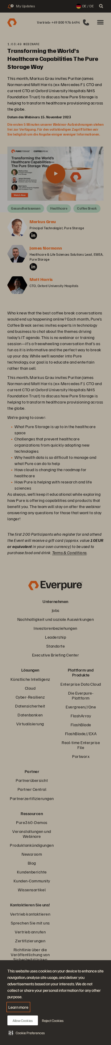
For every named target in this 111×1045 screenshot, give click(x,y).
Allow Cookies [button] (23, 1020)
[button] (26, 1033)
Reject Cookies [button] (53, 1020)
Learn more (18, 1007)
